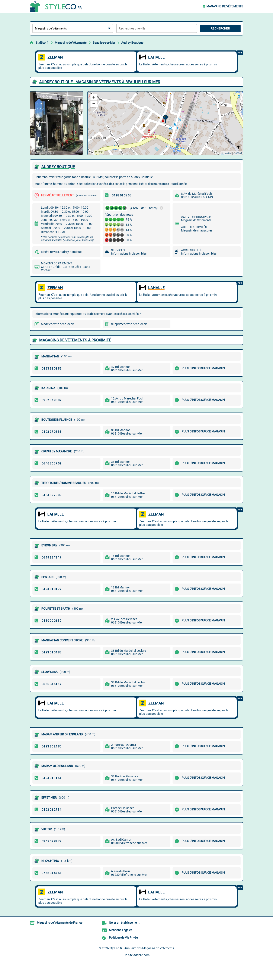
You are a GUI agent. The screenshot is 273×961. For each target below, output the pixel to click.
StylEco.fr (42, 42)
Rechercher (220, 28)
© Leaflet (226, 153)
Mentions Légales (120, 930)
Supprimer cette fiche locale (129, 324)
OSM (239, 153)
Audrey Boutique (132, 42)
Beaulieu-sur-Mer (104, 42)
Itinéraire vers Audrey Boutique (61, 252)
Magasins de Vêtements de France (59, 922)
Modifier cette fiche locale (57, 324)
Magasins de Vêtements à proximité (75, 340)
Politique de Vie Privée (123, 937)
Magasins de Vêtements (224, 6)
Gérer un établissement (124, 922)
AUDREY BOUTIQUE (58, 166)
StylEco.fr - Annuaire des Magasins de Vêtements (141, 948)
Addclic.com (141, 955)
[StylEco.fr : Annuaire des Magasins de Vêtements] (56, 6)
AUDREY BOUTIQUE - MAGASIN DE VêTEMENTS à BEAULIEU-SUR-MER (99, 82)
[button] (165, 119)
